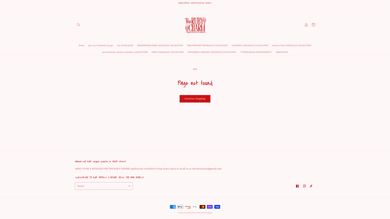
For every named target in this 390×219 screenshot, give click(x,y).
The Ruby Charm (190, 213)
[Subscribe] (129, 185)
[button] (78, 24)
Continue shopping (195, 98)
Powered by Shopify (204, 213)
